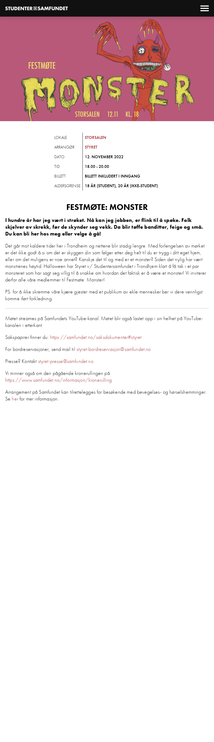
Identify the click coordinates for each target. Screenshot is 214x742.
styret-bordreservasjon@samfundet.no (113, 349)
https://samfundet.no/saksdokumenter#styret (96, 337)
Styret (91, 147)
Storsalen (95, 137)
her (15, 398)
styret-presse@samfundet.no (65, 361)
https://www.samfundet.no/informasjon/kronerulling (58, 379)
